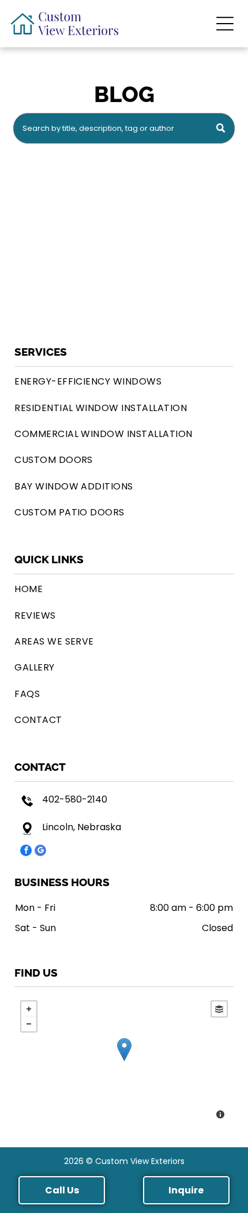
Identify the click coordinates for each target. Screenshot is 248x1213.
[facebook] (26, 852)
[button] (225, 23)
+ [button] (28, 1008)
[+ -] (124, 1061)
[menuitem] (124, 381)
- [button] (28, 1023)
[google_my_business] (40, 852)
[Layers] (219, 1008)
